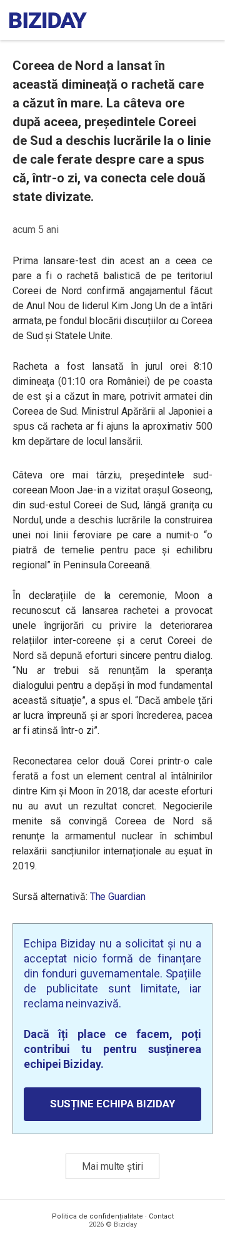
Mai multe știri (112, 1166)
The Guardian (118, 896)
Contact (161, 1216)
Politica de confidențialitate (97, 1216)
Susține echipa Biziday (112, 1103)
